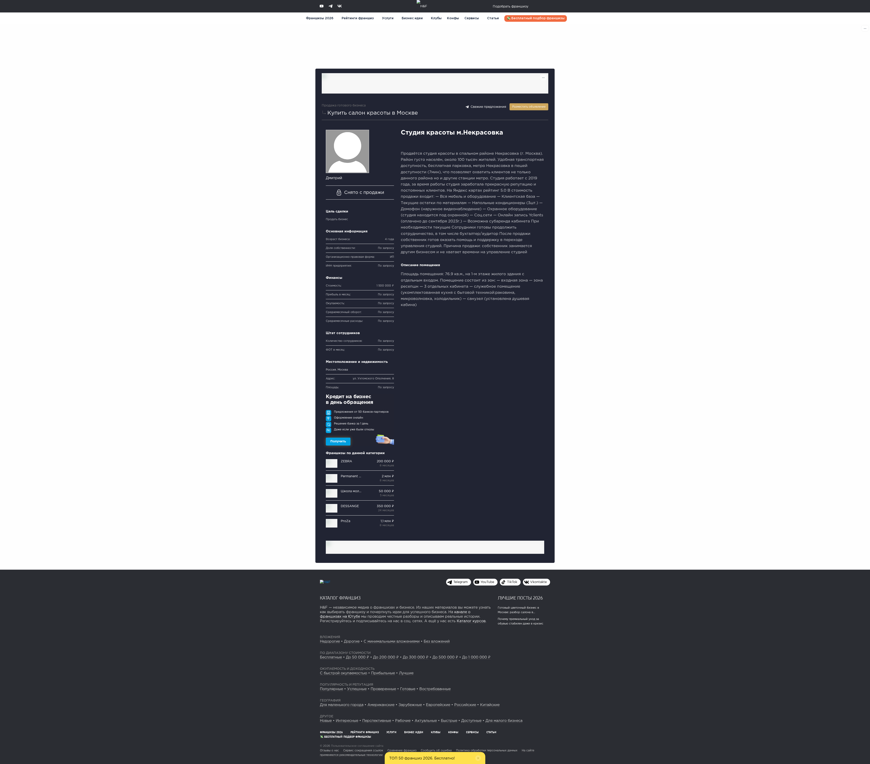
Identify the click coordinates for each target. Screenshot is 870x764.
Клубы (436, 18)
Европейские (438, 705)
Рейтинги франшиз (358, 18)
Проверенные (383, 689)
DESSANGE (350, 506)
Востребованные (435, 689)
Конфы (453, 18)
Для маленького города (341, 705)
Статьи (493, 18)
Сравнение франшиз (401, 750)
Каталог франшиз (340, 597)
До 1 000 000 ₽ (476, 657)
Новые (326, 721)
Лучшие (406, 673)
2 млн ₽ (388, 476)
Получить (338, 441)
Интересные (347, 721)
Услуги (391, 732)
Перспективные (376, 721)
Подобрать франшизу (510, 6)
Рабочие (403, 721)
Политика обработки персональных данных (486, 750)
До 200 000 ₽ (386, 657)
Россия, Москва (337, 370)
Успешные (357, 689)
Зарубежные (410, 705)
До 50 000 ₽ (357, 657)
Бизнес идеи (412, 18)
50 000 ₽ (386, 491)
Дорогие (352, 641)
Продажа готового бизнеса (344, 105)
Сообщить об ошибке (436, 750)
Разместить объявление (529, 107)
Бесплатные (331, 657)
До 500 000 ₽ (445, 657)
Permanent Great (354, 476)
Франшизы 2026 (320, 18)
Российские (465, 705)
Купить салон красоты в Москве (372, 113)
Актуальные (426, 721)
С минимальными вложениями (392, 641)
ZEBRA (346, 461)
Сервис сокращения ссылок (363, 750)
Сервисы (471, 18)
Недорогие (330, 641)
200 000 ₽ (385, 461)
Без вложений (437, 641)
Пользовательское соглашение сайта (356, 746)
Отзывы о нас (329, 750)
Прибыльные (383, 673)
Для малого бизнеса (504, 721)
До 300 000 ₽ (415, 657)
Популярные (331, 689)
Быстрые (449, 721)
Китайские (490, 705)
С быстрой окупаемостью (343, 673)
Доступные (471, 721)
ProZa (345, 521)
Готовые (407, 689)
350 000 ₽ (385, 506)
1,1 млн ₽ (387, 521)
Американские (380, 705)
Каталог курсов (471, 621)
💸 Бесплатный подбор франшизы (536, 18)
